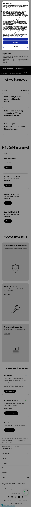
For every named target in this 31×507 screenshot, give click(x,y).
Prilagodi (15, 46)
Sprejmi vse (15, 39)
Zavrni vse (15, 42)
